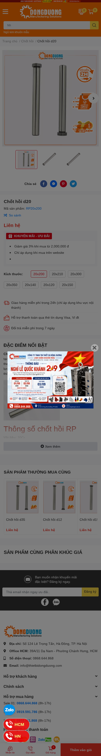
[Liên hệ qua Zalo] (9, 710)
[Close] (94, 348)
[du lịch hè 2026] (50, 380)
